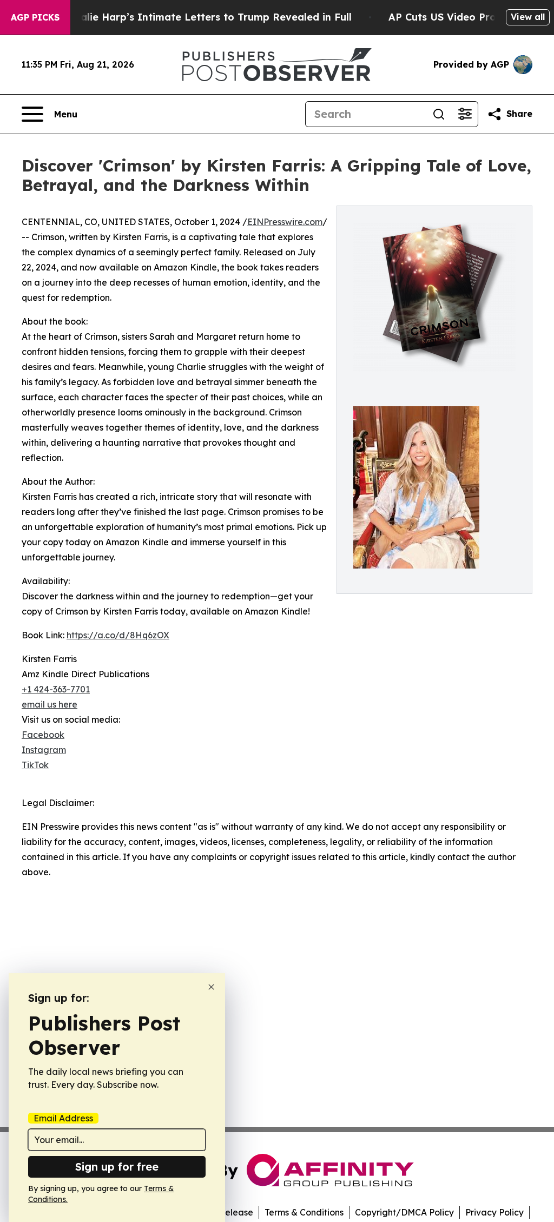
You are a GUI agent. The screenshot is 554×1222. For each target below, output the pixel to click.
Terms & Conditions (304, 1212)
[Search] (439, 114)
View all (528, 16)
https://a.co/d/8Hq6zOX (118, 635)
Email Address (63, 1118)
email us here (49, 704)
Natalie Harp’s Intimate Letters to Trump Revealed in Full (207, 17)
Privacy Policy (494, 1212)
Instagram (44, 749)
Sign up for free (117, 1166)
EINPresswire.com (284, 221)
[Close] (211, 987)
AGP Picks (35, 17)
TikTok (35, 764)
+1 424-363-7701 (56, 689)
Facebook (43, 734)
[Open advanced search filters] (465, 114)
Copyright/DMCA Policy (404, 1212)
